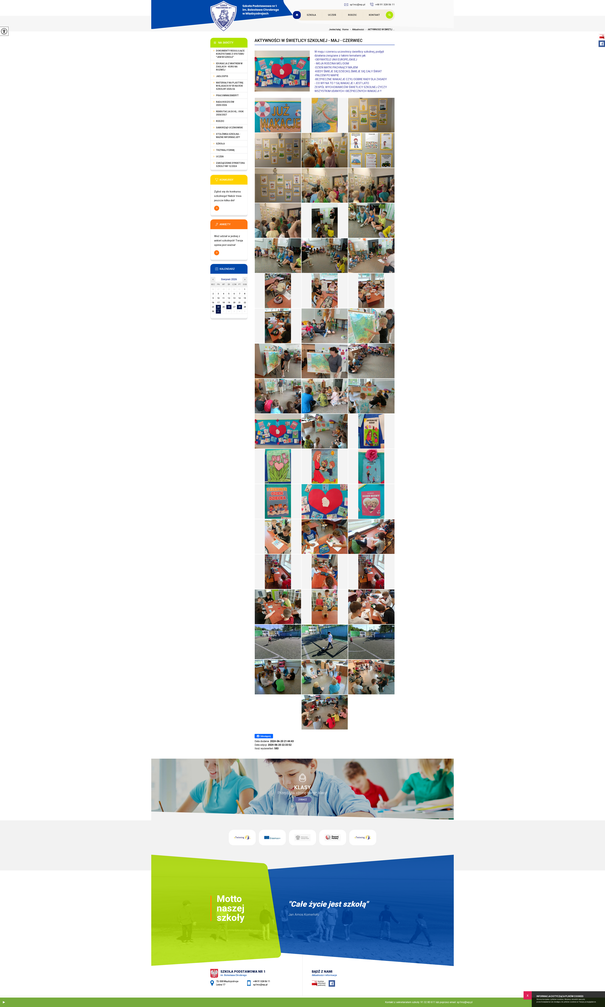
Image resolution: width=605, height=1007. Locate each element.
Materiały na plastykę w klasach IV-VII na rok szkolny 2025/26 (229, 85)
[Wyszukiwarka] (390, 14)
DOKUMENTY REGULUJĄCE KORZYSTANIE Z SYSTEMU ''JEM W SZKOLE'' (230, 53)
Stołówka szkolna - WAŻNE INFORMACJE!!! (228, 135)
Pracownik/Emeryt (227, 95)
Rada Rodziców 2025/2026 (225, 103)
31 (218, 311)
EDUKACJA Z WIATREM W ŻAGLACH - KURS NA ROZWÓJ (229, 66)
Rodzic (352, 15)
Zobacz (302, 799)
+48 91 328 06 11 (385, 4)
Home (345, 29)
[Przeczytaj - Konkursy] (233, 180)
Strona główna (297, 14)
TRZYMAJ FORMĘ (225, 150)
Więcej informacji (216, 208)
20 (234, 302)
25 (223, 307)
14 (239, 298)
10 (218, 298)
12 (229, 298)
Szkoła (311, 15)
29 (245, 307)
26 (229, 307)
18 (223, 302)
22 (245, 302)
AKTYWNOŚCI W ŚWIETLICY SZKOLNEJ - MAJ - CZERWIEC (309, 40)
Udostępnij (265, 736)
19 (229, 302)
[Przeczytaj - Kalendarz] (233, 269)
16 (213, 302)
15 (245, 298)
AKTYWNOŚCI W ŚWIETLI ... (380, 29)
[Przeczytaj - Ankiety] (233, 225)
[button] (4, 1002)
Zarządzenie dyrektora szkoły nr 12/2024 (230, 164)
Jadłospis (222, 76)
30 (213, 311)
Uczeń (332, 15)
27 (234, 307)
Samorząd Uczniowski (229, 127)
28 (239, 307)
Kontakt (374, 15)
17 (218, 302)
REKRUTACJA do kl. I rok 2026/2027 (230, 113)
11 (223, 298)
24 (218, 307)
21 (239, 302)
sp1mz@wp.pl (357, 4)
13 (234, 298)
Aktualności (357, 29)
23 (213, 307)
